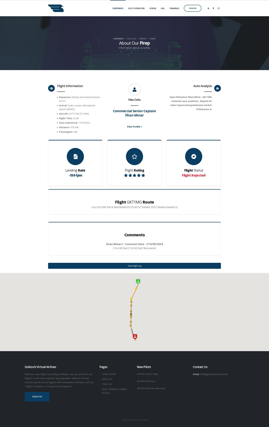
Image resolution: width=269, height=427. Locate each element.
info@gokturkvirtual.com (214, 374)
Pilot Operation (136, 8)
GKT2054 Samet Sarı (146, 381)
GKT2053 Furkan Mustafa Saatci (151, 388)
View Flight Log (134, 265)
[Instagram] (218, 8)
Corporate (118, 38)
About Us (107, 378)
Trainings (174, 8)
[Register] (208, 8)
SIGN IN (192, 8)
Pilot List (107, 383)
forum (152, 8)
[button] (136, 288)
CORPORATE (117, 8)
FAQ (163, 8)
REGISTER (37, 396)
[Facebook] (213, 8)
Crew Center (109, 373)
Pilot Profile (134, 126)
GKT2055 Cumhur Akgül (147, 374)
